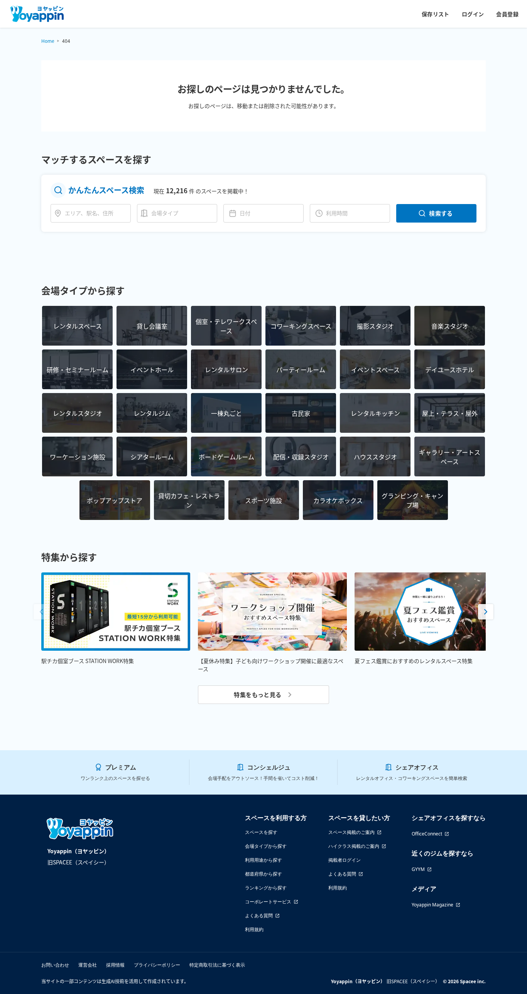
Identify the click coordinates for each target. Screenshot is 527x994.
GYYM (418, 869)
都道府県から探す (263, 874)
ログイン (473, 14)
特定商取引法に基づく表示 (217, 965)
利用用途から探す (263, 860)
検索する (441, 213)
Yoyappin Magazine (432, 904)
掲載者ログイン (344, 860)
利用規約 (254, 929)
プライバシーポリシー (157, 965)
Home (47, 40)
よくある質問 (259, 915)
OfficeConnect (427, 833)
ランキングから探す (266, 887)
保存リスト (435, 14)
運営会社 (87, 965)
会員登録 (507, 14)
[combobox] (96, 213)
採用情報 (115, 965)
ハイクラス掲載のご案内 (353, 846)
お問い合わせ (55, 965)
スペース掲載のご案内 (351, 832)
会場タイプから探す (266, 846)
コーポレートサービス (268, 901)
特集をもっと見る (258, 694)
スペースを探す (261, 832)
